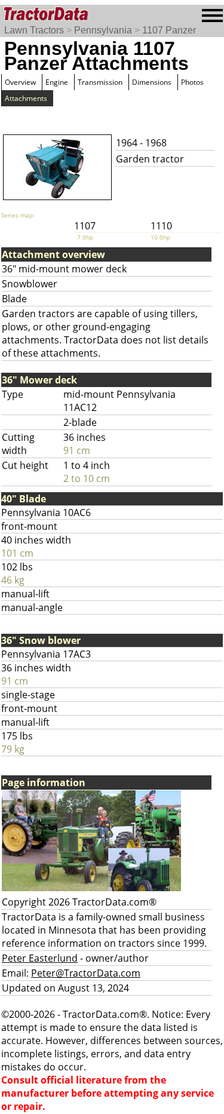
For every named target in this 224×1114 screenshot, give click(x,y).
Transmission (100, 82)
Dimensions (151, 82)
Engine (56, 82)
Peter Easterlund (40, 958)
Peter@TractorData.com (85, 973)
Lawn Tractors (34, 30)
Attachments (26, 98)
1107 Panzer (169, 30)
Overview (20, 82)
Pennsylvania (103, 30)
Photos (192, 82)
